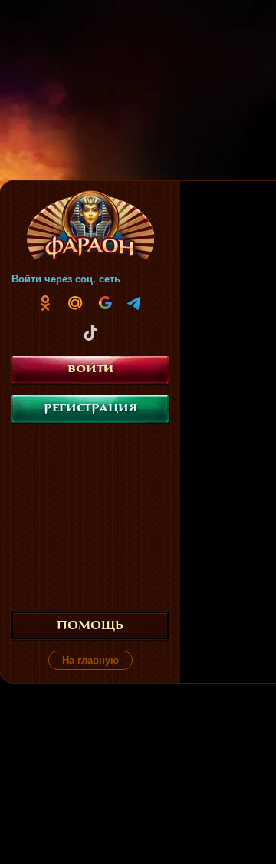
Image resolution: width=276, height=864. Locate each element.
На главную (90, 660)
